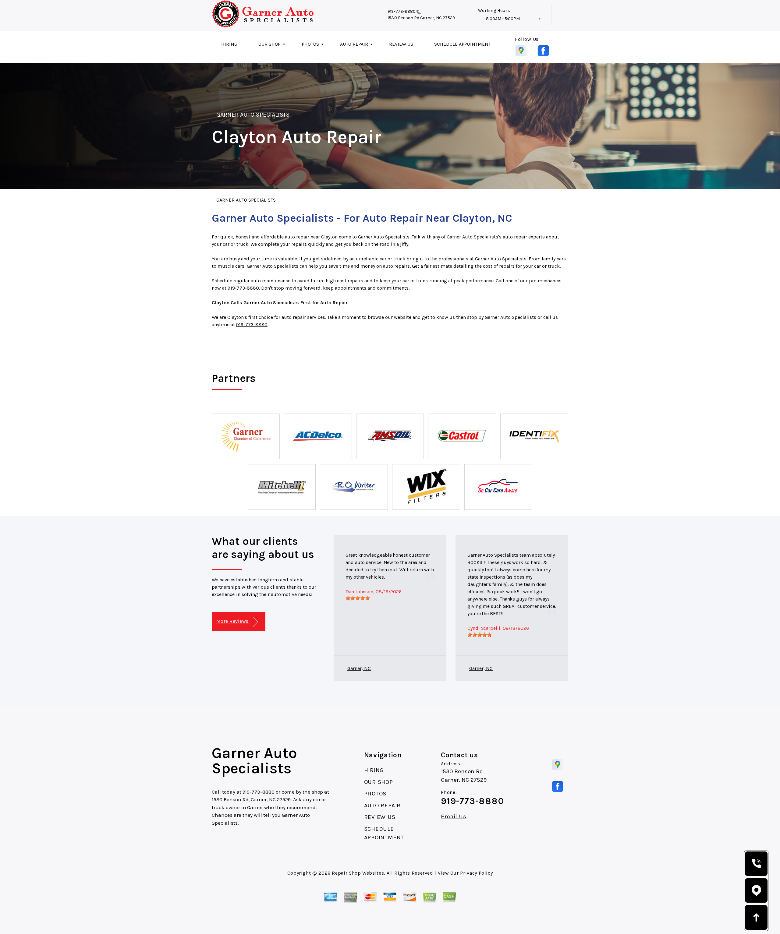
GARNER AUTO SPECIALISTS (252, 114)
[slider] (358, 598)
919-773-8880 (402, 11)
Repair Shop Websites (358, 873)
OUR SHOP (269, 44)
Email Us (453, 816)
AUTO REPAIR (354, 44)
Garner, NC (359, 668)
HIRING (229, 44)
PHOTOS (310, 44)
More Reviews (233, 621)
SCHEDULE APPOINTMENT (462, 44)
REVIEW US (401, 44)
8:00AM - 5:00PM (503, 18)
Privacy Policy (476, 873)
